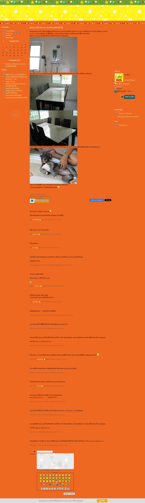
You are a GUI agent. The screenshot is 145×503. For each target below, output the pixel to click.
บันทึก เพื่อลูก (10, 37)
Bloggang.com (123, 125)
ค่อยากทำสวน (10, 81)
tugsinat (39, 386)
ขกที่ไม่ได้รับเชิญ (11, 93)
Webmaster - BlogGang (125, 113)
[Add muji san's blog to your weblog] (127, 116)
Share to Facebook (97, 200)
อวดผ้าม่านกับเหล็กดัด (12, 88)
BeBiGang (37, 286)
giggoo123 (35, 234)
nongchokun (40, 359)
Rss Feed (118, 86)
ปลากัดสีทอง (35, 219)
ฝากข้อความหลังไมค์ (123, 84)
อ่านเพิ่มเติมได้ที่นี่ (89, 501)
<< (3, 41)
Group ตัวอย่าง (10, 31)
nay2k (34, 247)
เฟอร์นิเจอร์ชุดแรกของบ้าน (14, 90)
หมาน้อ (8, 35)
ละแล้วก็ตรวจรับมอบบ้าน (14, 95)
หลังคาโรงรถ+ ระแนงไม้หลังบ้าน (16, 74)
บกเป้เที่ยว (35, 301)
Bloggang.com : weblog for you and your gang (12, 1)
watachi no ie (9, 33)
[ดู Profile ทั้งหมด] (129, 80)
